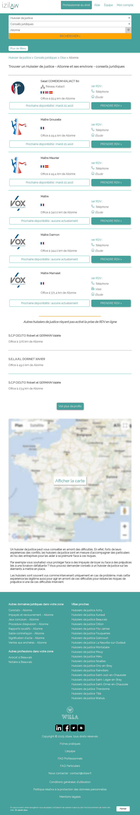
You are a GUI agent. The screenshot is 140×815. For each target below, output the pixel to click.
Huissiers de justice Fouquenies (90, 633)
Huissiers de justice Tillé (86, 693)
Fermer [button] (123, 809)
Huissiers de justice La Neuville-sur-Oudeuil (98, 642)
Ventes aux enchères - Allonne (28, 642)
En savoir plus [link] (21, 810)
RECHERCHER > (70, 36)
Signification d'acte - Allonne (26, 638)
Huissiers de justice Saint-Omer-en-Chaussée (99, 684)
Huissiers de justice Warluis (88, 698)
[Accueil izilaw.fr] (10, 10)
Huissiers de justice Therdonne (90, 689)
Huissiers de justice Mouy (87, 652)
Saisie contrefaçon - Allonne (26, 633)
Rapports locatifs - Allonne (26, 628)
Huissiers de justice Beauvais (89, 619)
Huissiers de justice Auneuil (88, 614)
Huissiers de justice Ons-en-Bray (91, 665)
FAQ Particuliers (70, 766)
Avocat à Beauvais (20, 657)
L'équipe (70, 751)
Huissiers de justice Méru (86, 656)
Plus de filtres (18, 48)
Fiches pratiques (70, 743)
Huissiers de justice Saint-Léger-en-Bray (96, 679)
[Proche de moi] (128, 30)
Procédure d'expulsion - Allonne (28, 624)
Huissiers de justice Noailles (88, 661)
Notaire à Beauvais (20, 662)
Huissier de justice (20, 57)
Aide (97, 5)
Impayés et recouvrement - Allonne (31, 614)
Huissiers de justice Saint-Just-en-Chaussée (98, 675)
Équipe (108, 5)
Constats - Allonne (20, 610)
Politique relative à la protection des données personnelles (70, 789)
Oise (63, 57)
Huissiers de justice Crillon (87, 624)
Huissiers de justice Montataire (90, 647)
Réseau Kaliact (55, 86)
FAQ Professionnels (70, 758)
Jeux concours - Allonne (24, 619)
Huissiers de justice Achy (86, 610)
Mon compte (125, 5)
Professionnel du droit (76, 5)
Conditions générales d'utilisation (70, 782)
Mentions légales (70, 796)
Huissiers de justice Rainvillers (89, 670)
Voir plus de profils (70, 406)
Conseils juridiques (45, 57)
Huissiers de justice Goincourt (89, 638)
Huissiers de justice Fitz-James (90, 628)
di (10, 27)
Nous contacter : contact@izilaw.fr (70, 773)
